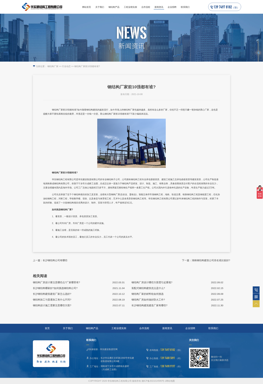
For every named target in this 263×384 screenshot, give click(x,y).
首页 (47, 328)
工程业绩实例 (130, 7)
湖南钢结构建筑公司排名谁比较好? (211, 260)
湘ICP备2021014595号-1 (153, 381)
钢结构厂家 (52, 66)
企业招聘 (172, 7)
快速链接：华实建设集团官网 (103, 349)
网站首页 (86, 7)
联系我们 (185, 7)
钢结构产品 (113, 7)
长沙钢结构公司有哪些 (55, 260)
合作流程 (145, 7)
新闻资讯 (159, 7)
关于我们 (99, 7)
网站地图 (170, 381)
